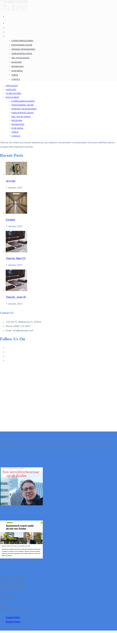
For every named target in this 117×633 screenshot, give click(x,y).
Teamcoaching (13, 32)
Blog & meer (12, 36)
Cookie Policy (13, 617)
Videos (14, 75)
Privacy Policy (13, 621)
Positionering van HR (21, 45)
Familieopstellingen (21, 53)
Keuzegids (16, 62)
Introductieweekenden (23, 49)
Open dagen (11, 23)
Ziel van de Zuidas (20, 58)
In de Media (17, 71)
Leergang (11, 28)
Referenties (17, 66)
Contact (15, 79)
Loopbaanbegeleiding (22, 41)
